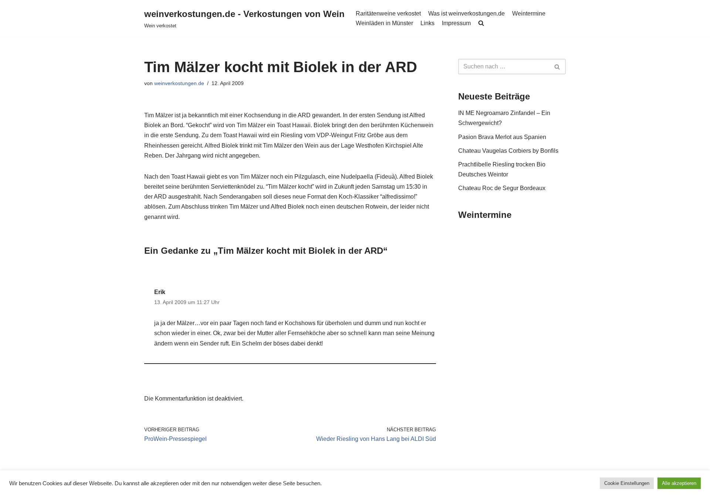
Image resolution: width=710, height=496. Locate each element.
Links (427, 23)
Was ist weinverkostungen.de (466, 13)
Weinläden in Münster (384, 23)
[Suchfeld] (557, 66)
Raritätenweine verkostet (388, 13)
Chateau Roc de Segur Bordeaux (501, 188)
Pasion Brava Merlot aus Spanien (502, 137)
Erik (159, 292)
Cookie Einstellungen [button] (626, 483)
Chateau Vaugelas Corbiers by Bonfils (508, 151)
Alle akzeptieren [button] (679, 483)
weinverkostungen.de (179, 83)
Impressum (456, 23)
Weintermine (528, 13)
